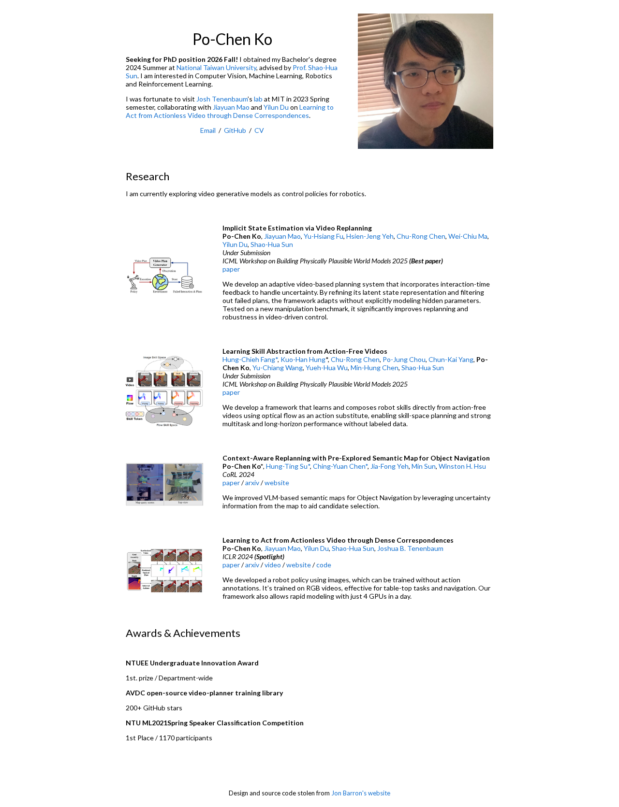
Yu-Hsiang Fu (323, 236)
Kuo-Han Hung (302, 359)
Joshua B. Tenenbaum (410, 548)
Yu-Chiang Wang (277, 367)
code (323, 565)
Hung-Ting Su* (288, 466)
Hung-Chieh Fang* (250, 359)
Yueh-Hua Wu (327, 367)
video (273, 565)
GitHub (235, 130)
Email (208, 130)
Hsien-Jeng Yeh (370, 236)
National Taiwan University (216, 67)
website (277, 482)
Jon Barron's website (360, 793)
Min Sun (424, 466)
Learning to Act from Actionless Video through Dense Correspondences (230, 111)
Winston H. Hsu (462, 466)
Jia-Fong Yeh (389, 466)
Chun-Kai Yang (450, 359)
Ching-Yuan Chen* (340, 466)
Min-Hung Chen (374, 367)
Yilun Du (276, 107)
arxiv (252, 482)
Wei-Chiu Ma (467, 236)
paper (231, 269)
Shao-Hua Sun (272, 244)
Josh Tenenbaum (222, 99)
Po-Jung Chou (404, 359)
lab (258, 99)
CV (259, 130)
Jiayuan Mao (231, 107)
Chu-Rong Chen (421, 236)
